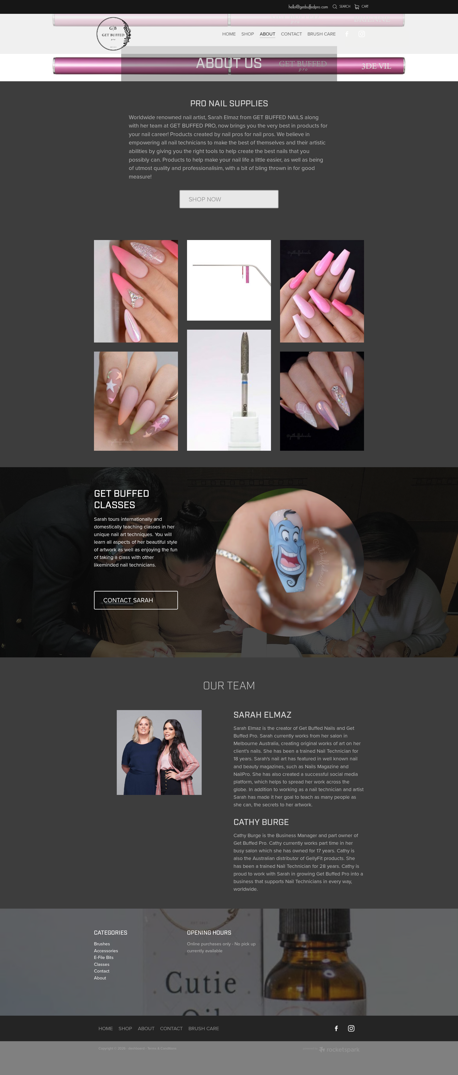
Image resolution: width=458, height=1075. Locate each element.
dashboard (136, 1048)
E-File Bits (104, 957)
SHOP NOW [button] (205, 199)
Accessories (106, 950)
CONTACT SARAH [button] (128, 600)
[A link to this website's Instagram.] (362, 34)
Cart (365, 6)
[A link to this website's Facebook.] (347, 34)
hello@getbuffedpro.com (308, 7)
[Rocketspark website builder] (331, 1050)
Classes (101, 964)
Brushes (102, 943)
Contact (101, 971)
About (100, 977)
